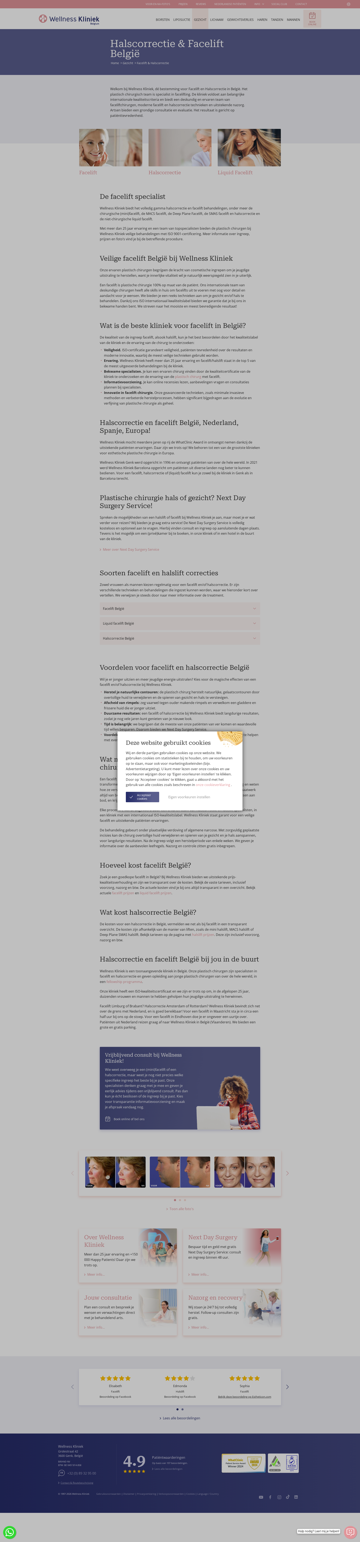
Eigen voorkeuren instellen (189, 797)
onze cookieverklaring (213, 784)
